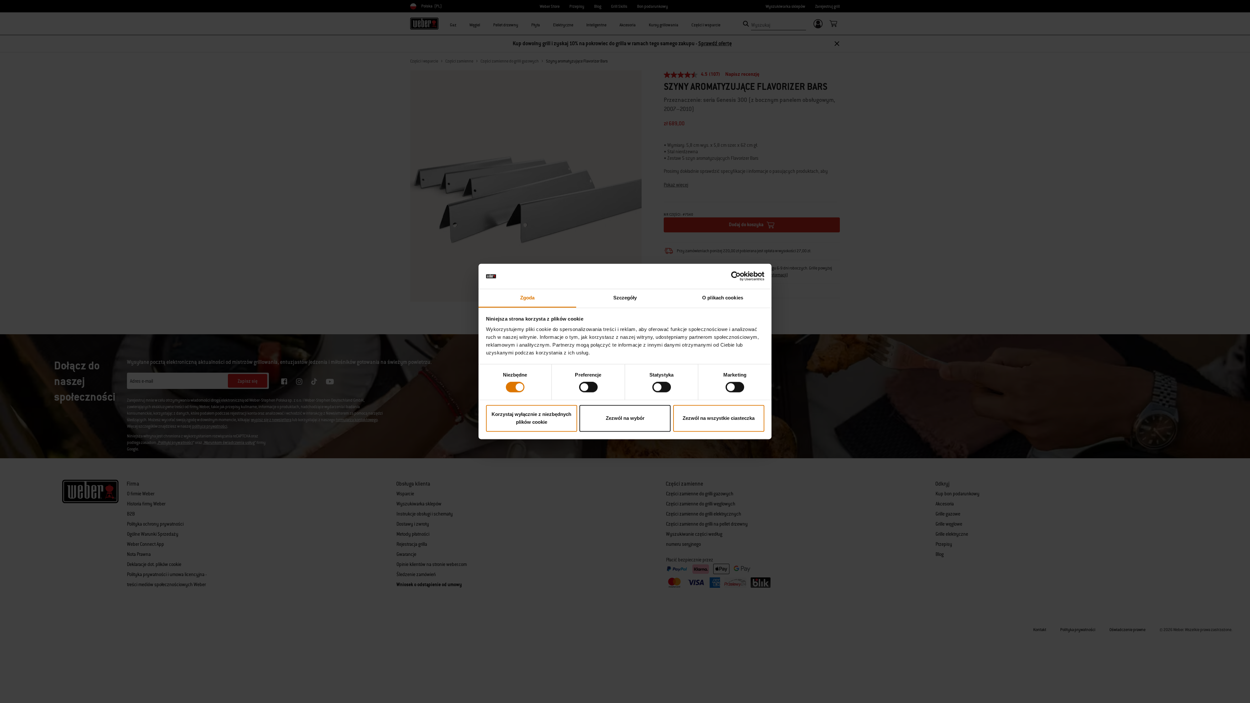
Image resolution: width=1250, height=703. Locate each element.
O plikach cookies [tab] (722, 297)
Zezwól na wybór (625, 418)
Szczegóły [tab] (625, 297)
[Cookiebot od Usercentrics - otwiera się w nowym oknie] (735, 276)
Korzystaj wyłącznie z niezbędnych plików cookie (531, 418)
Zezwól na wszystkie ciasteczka (719, 418)
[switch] (588, 387)
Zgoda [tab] (527, 297)
